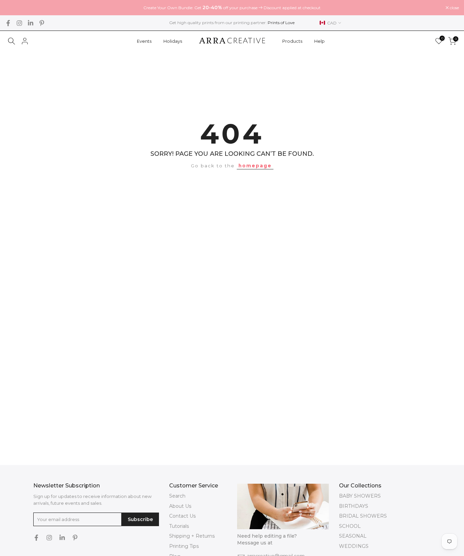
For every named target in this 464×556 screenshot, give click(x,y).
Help (319, 41)
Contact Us (182, 516)
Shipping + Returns (192, 536)
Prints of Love (281, 22)
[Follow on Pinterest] (42, 23)
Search (177, 496)
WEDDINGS (354, 546)
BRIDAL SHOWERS (363, 516)
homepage (255, 165)
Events (144, 41)
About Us (180, 506)
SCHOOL (350, 526)
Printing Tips (184, 546)
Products (292, 41)
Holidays (172, 41)
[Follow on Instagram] (19, 23)
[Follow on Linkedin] (31, 23)
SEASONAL (353, 536)
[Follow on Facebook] (8, 23)
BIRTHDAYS (353, 506)
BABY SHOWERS (360, 496)
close (13, 8)
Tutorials (179, 526)
